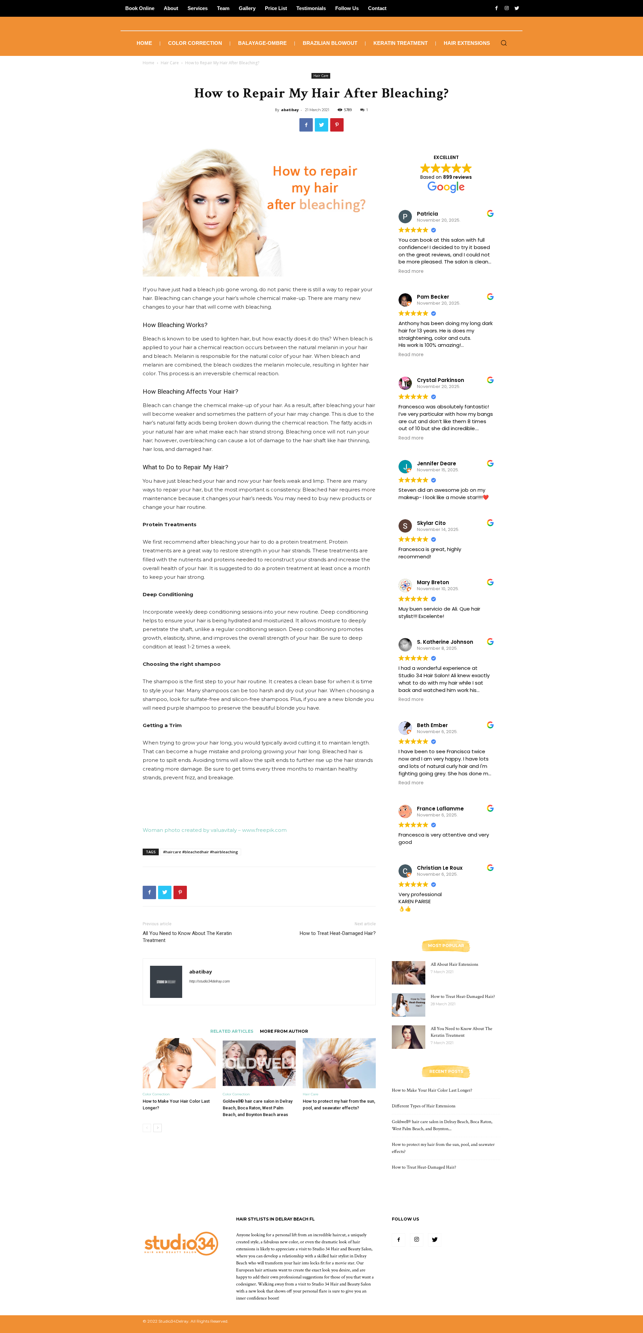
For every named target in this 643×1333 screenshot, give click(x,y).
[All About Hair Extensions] (408, 973)
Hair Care (170, 63)
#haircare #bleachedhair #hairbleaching (200, 851)
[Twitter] (434, 1240)
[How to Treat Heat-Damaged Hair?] (408, 1005)
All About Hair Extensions (454, 964)
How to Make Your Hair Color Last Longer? (432, 1090)
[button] (503, 43)
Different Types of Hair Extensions (423, 1106)
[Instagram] (416, 1240)
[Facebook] (398, 1240)
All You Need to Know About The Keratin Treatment (187, 936)
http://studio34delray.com (209, 981)
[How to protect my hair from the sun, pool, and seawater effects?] (339, 1063)
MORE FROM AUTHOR (284, 1031)
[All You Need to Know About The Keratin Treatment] (408, 1037)
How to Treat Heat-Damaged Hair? (338, 933)
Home (148, 63)
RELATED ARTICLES (231, 1031)
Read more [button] (411, 271)
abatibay (290, 109)
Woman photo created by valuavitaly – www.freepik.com (215, 830)
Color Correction (156, 1094)
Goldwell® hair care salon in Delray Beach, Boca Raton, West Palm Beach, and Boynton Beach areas (257, 1108)
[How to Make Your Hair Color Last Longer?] (179, 1063)
